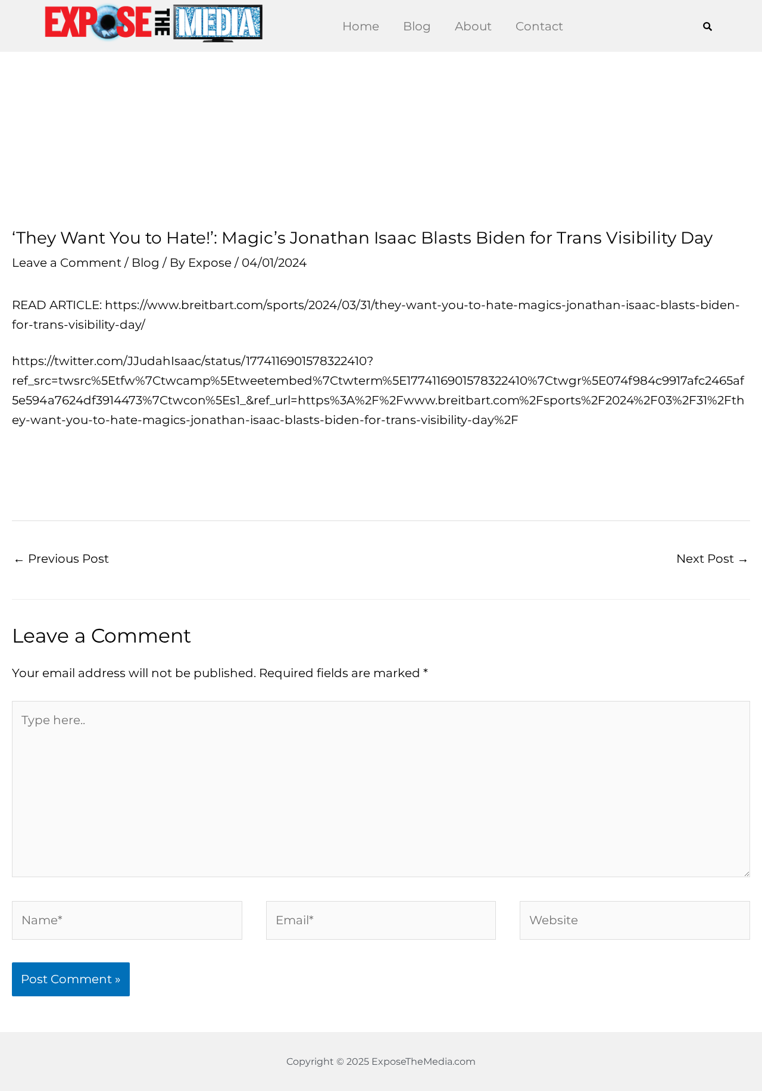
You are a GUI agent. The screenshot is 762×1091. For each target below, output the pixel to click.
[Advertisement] (381, 140)
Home (360, 26)
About (473, 26)
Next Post (712, 558)
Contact (539, 26)
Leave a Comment (66, 262)
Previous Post (61, 558)
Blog (417, 26)
